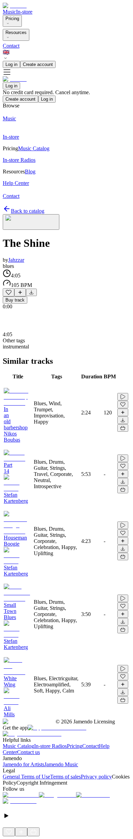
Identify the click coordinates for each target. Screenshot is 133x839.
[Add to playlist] (20, 292)
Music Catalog (18, 746)
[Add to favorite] (8, 292)
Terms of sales (65, 777)
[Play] (31, 222)
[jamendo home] (15, 5)
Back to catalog (27, 211)
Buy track (15, 300)
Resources (16, 32)
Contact (11, 46)
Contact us (28, 752)
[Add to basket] (122, 428)
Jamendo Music (61, 764)
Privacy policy (96, 777)
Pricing (12, 18)
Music (9, 12)
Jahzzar (16, 260)
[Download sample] (31, 292)
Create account (38, 64)
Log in (11, 64)
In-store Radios (50, 746)
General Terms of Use (26, 777)
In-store (24, 12)
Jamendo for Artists (23, 764)
